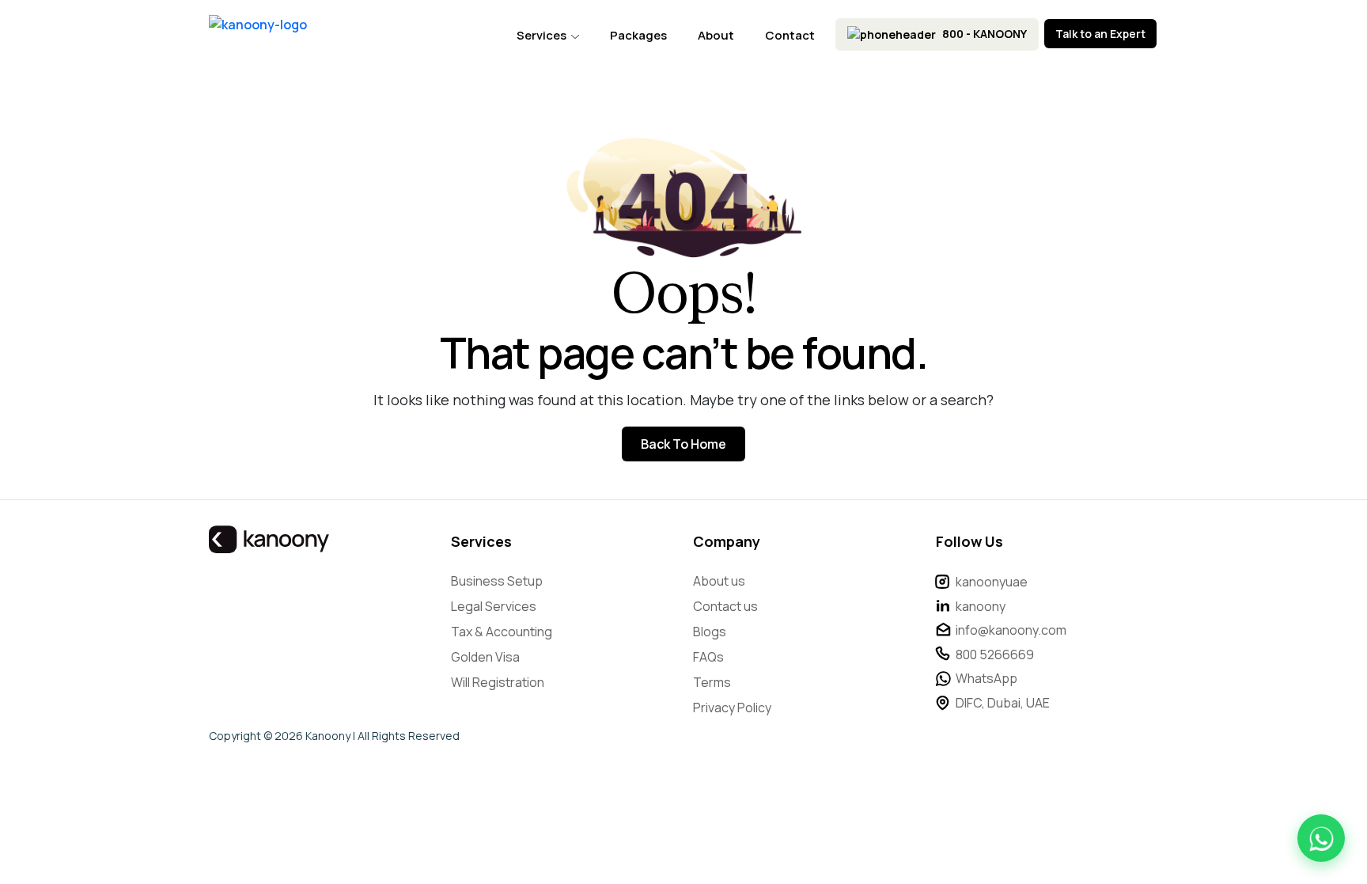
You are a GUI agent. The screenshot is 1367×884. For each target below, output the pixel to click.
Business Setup (497, 581)
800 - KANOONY (983, 33)
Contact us (725, 606)
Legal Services (493, 606)
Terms (712, 682)
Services (543, 35)
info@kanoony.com (1011, 630)
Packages (638, 35)
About (716, 35)
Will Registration (497, 682)
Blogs (709, 631)
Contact (790, 35)
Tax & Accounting (501, 631)
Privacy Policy (732, 707)
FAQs (708, 657)
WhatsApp (986, 678)
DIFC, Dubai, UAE (1003, 702)
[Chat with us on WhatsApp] (1321, 838)
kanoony (980, 606)
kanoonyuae (992, 581)
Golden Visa (485, 657)
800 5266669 (995, 654)
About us (719, 581)
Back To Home (683, 444)
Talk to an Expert (1100, 33)
